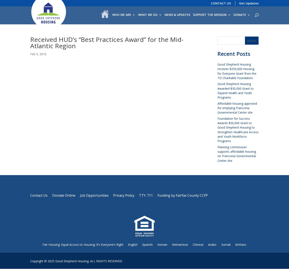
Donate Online (63, 196)
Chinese (198, 245)
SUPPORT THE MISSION (210, 15)
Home (105, 15)
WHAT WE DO (148, 15)
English (133, 245)
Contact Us (39, 196)
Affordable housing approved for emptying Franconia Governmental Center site (237, 108)
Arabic (212, 245)
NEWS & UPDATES (177, 15)
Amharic (240, 245)
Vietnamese (180, 245)
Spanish (147, 245)
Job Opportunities (94, 196)
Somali (226, 245)
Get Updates (249, 3)
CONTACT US (221, 3)
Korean (162, 245)
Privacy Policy (123, 196)
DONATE (240, 15)
